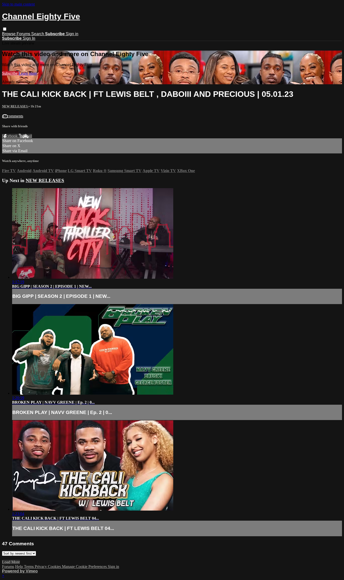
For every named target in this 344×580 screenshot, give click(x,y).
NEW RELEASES (15, 106)
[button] (4, 29)
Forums (24, 34)
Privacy (41, 566)
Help (19, 566)
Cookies (55, 566)
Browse (9, 34)
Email (27, 136)
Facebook (10, 136)
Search (38, 34)
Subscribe (10, 73)
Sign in (72, 34)
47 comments (12, 116)
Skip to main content (18, 4)
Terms (29, 566)
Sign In (29, 38)
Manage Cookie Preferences (85, 566)
